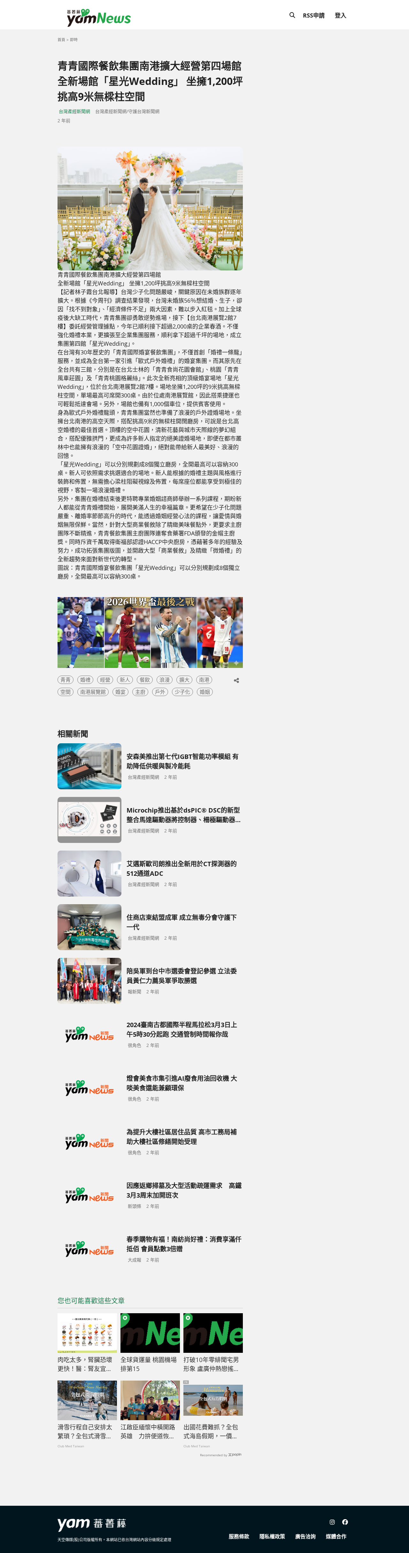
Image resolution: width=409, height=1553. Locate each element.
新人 (125, 679)
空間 (65, 691)
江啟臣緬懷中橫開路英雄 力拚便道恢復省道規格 (147, 1432)
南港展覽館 (93, 691)
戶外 (160, 691)
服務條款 (239, 1536)
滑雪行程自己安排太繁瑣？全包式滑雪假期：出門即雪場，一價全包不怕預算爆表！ (85, 1432)
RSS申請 (314, 15)
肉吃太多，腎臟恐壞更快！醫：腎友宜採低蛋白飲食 (85, 1365)
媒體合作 (336, 1536)
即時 (74, 39)
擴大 (184, 679)
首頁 (61, 39)
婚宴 (120, 691)
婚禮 (85, 679)
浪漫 (164, 679)
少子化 (182, 691)
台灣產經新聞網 (74, 111)
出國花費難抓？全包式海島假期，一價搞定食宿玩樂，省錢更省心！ (210, 1432)
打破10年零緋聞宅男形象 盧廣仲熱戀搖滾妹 (211, 1365)
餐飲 (145, 679)
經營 (105, 679)
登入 (340, 15)
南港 (204, 679)
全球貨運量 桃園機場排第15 (148, 1364)
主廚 (140, 691)
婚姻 (205, 691)
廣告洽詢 (305, 1536)
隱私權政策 (272, 1536)
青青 (65, 679)
